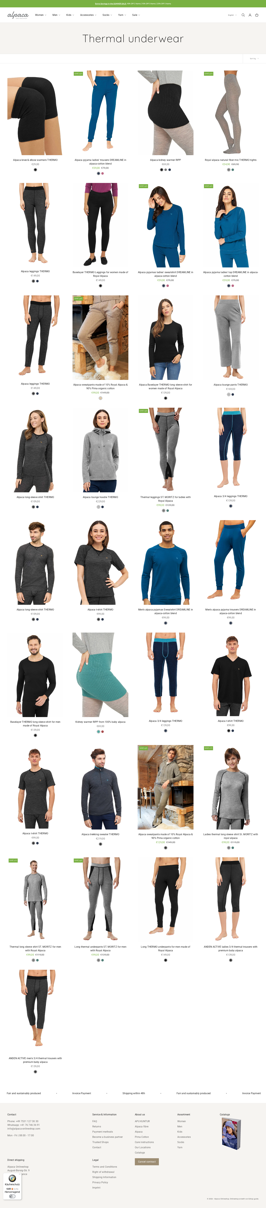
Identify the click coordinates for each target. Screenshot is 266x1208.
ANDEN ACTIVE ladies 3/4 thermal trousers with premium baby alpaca (230, 948)
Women (181, 1121)
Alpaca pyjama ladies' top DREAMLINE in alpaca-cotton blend (230, 274)
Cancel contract (147, 1161)
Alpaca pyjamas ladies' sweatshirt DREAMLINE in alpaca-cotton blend (165, 274)
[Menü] (20, 1175)
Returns (96, 1126)
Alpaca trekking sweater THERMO (100, 834)
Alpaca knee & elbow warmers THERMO (35, 160)
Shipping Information (104, 1177)
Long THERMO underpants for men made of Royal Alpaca (165, 948)
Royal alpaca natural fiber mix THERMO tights (231, 160)
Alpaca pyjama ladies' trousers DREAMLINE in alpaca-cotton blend (100, 162)
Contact (96, 1147)
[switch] (12, 1196)
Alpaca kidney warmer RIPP (165, 160)
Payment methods (102, 1131)
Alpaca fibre (141, 1126)
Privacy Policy (100, 1182)
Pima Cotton (142, 1136)
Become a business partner (107, 1136)
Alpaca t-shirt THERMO (100, 609)
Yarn (179, 1147)
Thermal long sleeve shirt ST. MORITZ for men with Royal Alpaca (35, 948)
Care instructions (144, 1142)
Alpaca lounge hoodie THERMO (100, 497)
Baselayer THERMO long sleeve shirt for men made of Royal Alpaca (35, 723)
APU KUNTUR (142, 1121)
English (231, 15)
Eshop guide (253, 1199)
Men (179, 1126)
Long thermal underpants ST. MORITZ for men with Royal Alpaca (100, 948)
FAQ (94, 1121)
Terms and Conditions (104, 1166)
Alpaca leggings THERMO (35, 271)
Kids (179, 1131)
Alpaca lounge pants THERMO (231, 384)
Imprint (96, 1187)
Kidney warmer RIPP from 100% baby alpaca (100, 721)
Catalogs (140, 1152)
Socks (180, 1142)
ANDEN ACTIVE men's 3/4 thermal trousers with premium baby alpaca (35, 1060)
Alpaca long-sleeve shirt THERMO (35, 497)
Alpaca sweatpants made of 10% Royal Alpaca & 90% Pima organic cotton (100, 386)
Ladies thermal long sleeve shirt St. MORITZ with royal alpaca (230, 836)
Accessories (184, 1136)
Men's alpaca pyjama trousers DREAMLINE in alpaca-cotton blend (230, 611)
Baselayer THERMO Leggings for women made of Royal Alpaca (100, 274)
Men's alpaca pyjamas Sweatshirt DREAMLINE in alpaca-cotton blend (165, 611)
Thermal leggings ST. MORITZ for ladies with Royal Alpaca (165, 499)
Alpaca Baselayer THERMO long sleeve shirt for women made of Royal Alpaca (165, 386)
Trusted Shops (100, 1142)
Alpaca (139, 1131)
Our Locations (143, 1147)
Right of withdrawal (103, 1172)
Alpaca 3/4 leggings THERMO (231, 496)
